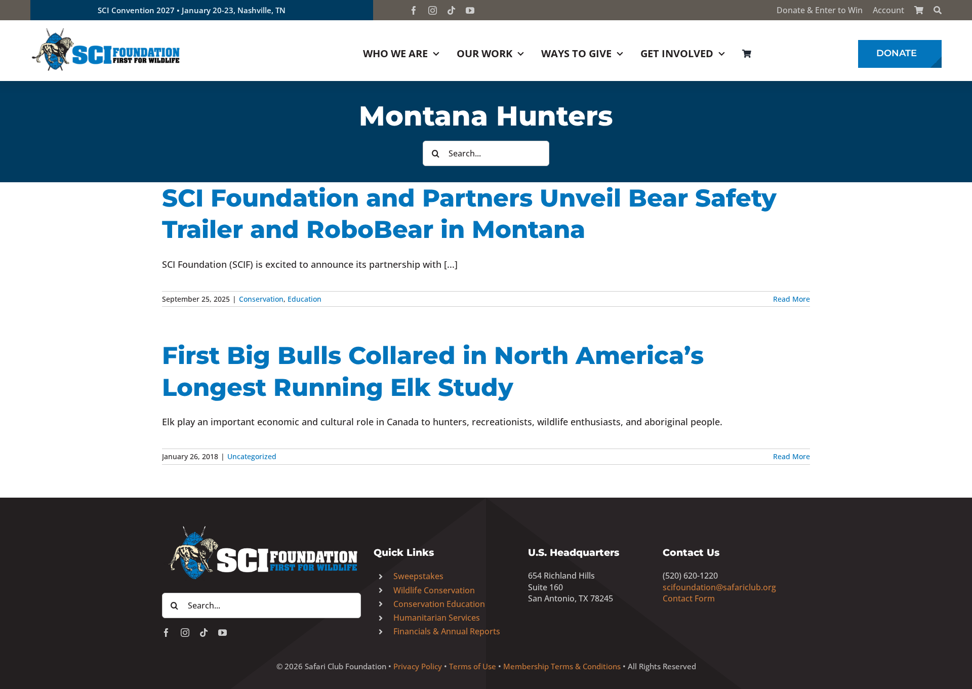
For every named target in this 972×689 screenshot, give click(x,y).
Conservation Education (439, 604)
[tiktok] (451, 10)
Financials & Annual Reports (446, 631)
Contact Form (689, 598)
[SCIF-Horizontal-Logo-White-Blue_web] (261, 526)
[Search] (938, 10)
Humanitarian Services (436, 617)
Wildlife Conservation (434, 590)
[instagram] (432, 10)
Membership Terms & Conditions (562, 666)
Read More (791, 299)
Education (304, 299)
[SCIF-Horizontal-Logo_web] (106, 30)
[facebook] (414, 10)
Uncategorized (251, 456)
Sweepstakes (418, 576)
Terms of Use (472, 666)
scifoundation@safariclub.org (719, 587)
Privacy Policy (417, 666)
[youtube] (470, 10)
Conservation (261, 299)
